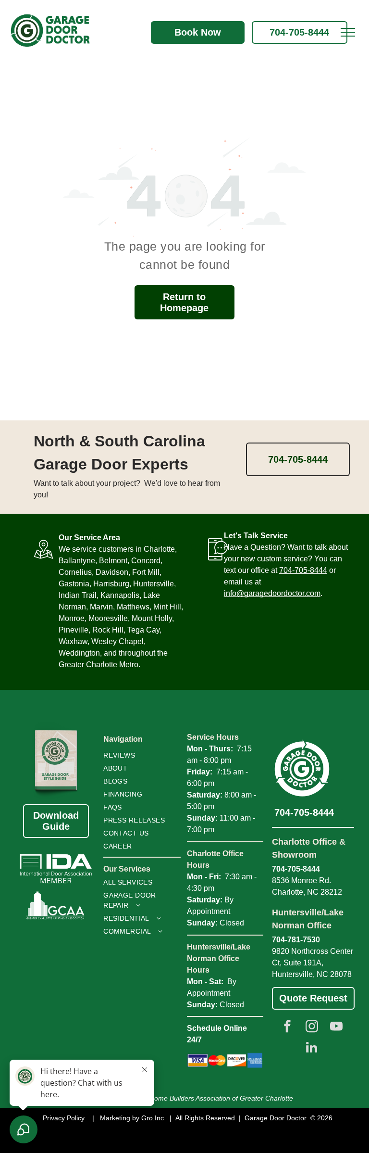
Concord (145, 561)
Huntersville (153, 584)
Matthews (133, 607)
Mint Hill (167, 607)
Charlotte (159, 549)
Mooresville (108, 618)
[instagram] (311, 1027)
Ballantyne (77, 561)
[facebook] (287, 1027)
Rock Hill (107, 630)
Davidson (112, 572)
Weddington (79, 653)
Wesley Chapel (117, 641)
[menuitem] (138, 755)
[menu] (347, 32)
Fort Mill (146, 572)
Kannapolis (119, 595)
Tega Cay (143, 630)
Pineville (73, 630)
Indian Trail (78, 595)
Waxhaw (73, 641)
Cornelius (75, 572)
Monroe (72, 618)
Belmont (113, 561)
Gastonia (74, 584)
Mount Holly (152, 618)
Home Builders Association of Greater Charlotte (221, 1098)
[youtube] (336, 1027)
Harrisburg (111, 584)
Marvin (101, 607)
